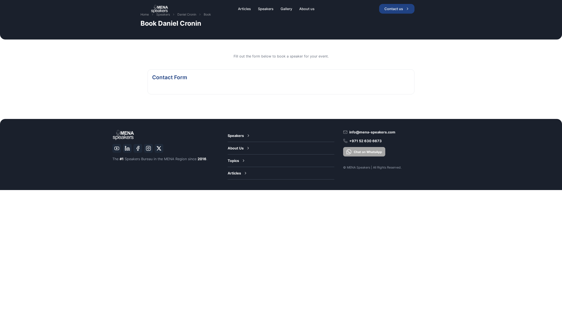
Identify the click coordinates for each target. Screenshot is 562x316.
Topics (233, 160)
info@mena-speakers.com (372, 132)
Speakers (236, 135)
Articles (234, 173)
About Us (236, 148)
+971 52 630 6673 (365, 141)
